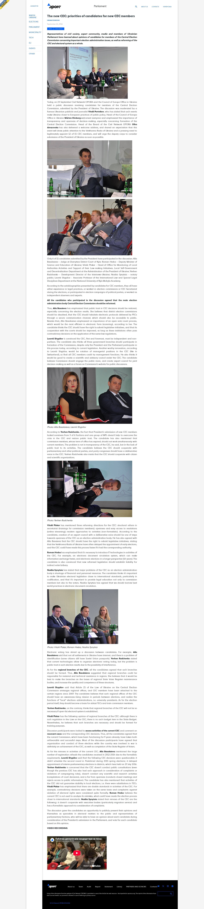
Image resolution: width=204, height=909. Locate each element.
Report (97, 887)
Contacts (155, 6)
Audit (89, 887)
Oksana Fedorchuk (53, 20)
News (50, 28)
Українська (167, 6)
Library (119, 887)
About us (144, 6)
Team (81, 887)
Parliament (59, 28)
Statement (109, 887)
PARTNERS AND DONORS (136, 887)
